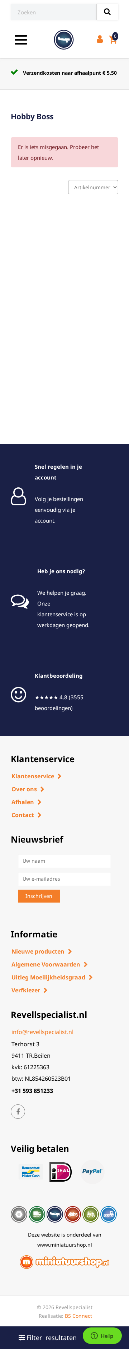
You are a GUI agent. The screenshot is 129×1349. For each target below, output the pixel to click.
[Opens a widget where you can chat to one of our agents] (102, 1336)
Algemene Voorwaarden (45, 964)
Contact (22, 815)
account (44, 520)
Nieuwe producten (37, 951)
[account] (101, 39)
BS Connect (78, 1315)
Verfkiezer (25, 990)
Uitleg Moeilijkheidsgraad (48, 977)
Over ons (24, 789)
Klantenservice (32, 776)
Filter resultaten (52, 1337)
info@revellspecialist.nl (42, 1032)
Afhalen (22, 802)
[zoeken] (107, 12)
